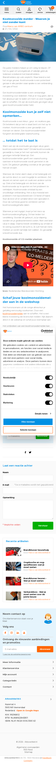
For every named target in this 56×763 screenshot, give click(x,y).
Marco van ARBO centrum (20, 26)
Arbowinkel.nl (31, 742)
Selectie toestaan (28, 430)
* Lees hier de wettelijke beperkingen (17, 654)
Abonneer (42, 436)
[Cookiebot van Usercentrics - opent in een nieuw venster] (41, 331)
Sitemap (28, 752)
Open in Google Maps (27, 710)
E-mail (6, 485)
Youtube (24, 632)
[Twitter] (30, 452)
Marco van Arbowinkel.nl (39, 552)
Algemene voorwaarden (28, 747)
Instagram (11, 632)
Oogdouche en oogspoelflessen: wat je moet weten (34, 564)
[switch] (49, 386)
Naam (6, 472)
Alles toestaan (28, 422)
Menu (6, 12)
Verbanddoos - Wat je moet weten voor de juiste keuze (35, 594)
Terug (3, 2)
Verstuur (43, 525)
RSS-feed (28, 749)
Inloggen (29, 12)
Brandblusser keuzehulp (36, 550)
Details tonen (41, 414)
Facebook (5, 632)
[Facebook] (25, 452)
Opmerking (8, 497)
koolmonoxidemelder (13, 313)
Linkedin (17, 632)
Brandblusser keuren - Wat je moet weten (35, 579)
